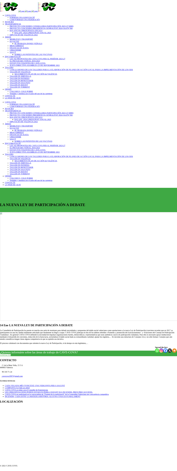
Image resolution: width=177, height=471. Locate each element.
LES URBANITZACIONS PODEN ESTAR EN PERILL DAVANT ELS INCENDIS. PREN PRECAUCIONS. (49, 392)
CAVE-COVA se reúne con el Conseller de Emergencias (26, 390)
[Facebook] (165, 350)
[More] (174, 350)
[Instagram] (161, 350)
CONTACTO (5, 355)
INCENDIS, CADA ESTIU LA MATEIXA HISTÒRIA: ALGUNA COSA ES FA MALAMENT (42, 396)
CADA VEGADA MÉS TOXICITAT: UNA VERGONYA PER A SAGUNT (35, 386)
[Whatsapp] (157, 350)
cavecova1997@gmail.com (12, 376)
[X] (170, 350)
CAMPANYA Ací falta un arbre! (17, 388)
